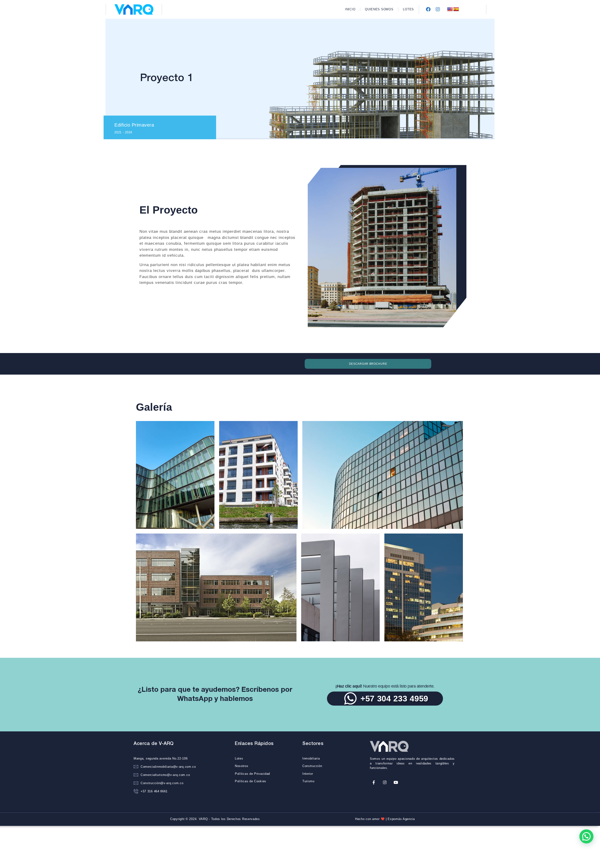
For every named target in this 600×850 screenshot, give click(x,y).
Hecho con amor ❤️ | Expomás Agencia (385, 819)
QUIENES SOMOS (379, 9)
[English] (450, 9)
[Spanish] (456, 9)
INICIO (350, 9)
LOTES (408, 9)
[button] (586, 836)
